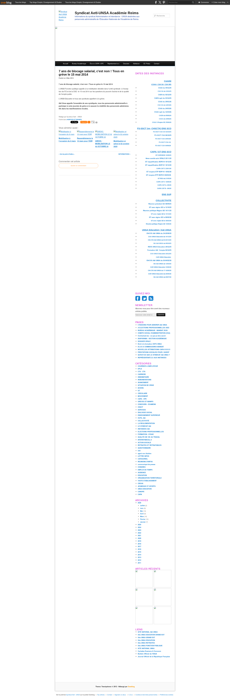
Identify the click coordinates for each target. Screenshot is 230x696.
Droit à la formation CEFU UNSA (150, 344)
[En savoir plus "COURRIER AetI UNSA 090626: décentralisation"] (162, 623)
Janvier (143, 522)
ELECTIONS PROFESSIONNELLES (151, 431)
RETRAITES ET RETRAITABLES (149, 445)
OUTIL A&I (142, 418)
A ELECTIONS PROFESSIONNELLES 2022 (153, 327)
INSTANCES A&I (144, 429)
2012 (139, 560)
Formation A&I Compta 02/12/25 (159, 250)
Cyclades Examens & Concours (149, 651)
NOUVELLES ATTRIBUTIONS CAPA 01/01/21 (154, 349)
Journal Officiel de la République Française (154, 656)
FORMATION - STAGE (146, 434)
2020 (139, 538)
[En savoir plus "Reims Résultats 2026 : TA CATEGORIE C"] (162, 587)
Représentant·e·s (113, 63)
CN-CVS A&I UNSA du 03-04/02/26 (159, 260)
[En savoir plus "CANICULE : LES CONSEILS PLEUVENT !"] (144, 605)
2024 (139, 527)
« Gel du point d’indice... (67, 154)
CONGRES (142, 467)
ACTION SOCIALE (144, 442)
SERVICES (142, 410)
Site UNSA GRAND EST (146, 637)
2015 (139, 552)
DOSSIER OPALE (144, 341)
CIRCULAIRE (142, 393)
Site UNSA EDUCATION (146, 640)
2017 (139, 546)
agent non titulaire (144, 453)
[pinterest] (163, 2)
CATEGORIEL (143, 459)
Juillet (142, 505)
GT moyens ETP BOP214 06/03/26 (158, 175)
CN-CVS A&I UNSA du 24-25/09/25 (159, 233)
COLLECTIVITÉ (143, 420)
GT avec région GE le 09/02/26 (160, 217)
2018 (139, 544)
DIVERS (141, 388)
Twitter (144, 298)
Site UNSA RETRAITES (146, 643)
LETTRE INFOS (143, 456)
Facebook (137, 298)
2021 (139, 535)
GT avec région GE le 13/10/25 (160, 207)
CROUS (140, 483)
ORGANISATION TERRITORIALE (150, 478)
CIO (139, 450)
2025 (139, 524)
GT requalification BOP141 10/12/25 (158, 165)
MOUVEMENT (143, 396)
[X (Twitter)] (159, 2)
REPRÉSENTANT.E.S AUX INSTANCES (152, 357)
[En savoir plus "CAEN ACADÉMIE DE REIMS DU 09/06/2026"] (162, 605)
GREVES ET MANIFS (145, 401)
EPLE (140, 369)
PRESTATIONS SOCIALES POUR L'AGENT (153, 352)
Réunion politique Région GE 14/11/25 (157, 210)
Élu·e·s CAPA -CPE (97, 63)
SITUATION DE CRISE (146, 385)
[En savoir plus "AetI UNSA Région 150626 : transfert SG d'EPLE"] (144, 623)
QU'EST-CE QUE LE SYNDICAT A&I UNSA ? (154, 355)
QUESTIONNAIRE (144, 448)
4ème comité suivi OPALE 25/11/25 (158, 158)
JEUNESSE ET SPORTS (147, 486)
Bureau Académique (79, 63)
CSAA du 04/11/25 (164, 88)
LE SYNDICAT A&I (144, 426)
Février (142, 519)
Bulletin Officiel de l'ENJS (147, 654)
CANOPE (141, 491)
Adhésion (136, 63)
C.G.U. (131, 695)
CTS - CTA (141, 371)
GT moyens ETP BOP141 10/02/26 (158, 171)
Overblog (131, 686)
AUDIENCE (142, 472)
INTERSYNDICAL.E (145, 440)
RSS (151, 298)
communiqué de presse (146, 464)
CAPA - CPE (142, 399)
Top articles (101, 695)
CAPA (140, 494)
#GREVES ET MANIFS (74, 119)
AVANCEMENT (143, 382)
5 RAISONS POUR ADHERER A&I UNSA (152, 325)
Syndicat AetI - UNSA (73, 695)
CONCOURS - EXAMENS (147, 404)
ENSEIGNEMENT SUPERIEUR (149, 415)
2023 (139, 530)
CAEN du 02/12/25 (164, 95)
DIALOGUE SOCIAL (145, 412)
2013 (139, 557)
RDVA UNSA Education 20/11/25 (159, 247)
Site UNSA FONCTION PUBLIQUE (150, 645)
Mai (141, 511)
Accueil (65, 63)
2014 (139, 554)
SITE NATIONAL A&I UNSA (148, 632)
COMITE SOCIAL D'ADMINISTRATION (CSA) (154, 333)
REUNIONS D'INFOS (145, 461)
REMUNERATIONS (144, 379)
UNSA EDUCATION (145, 489)
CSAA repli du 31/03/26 (162, 112)
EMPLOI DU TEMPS (145, 470)
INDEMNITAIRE (143, 377)
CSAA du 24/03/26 (164, 108)
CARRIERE (142, 374)
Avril (142, 513)
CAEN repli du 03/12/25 (162, 98)
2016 (139, 549)
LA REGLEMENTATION (146, 423)
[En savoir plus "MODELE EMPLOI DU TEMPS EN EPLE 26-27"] (144, 587)
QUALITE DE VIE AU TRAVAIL (149, 437)
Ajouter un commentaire (78, 166)
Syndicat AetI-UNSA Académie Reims (107, 13)
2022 (139, 533)
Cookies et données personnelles (146, 695)
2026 (139, 503)
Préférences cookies (166, 695)
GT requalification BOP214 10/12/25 (158, 162)
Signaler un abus (120, 695)
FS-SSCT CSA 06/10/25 (162, 135)
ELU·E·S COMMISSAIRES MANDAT (151, 346)
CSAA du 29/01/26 (164, 102)
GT (139, 390)
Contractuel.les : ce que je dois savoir (152, 336)
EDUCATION (142, 475)
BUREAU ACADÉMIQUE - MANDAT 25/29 (152, 330)
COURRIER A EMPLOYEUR (148, 366)
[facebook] (155, 2)
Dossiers (126, 63)
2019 (139, 541)
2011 (139, 563)
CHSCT (140, 407)
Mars (142, 516)
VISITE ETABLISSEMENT (147, 480)
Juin (141, 508)
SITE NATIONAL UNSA (146, 648)
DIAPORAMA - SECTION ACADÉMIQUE (152, 338)
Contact (156, 63)
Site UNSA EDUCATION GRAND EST (151, 635)
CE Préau (146, 63)
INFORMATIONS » (124, 154)
